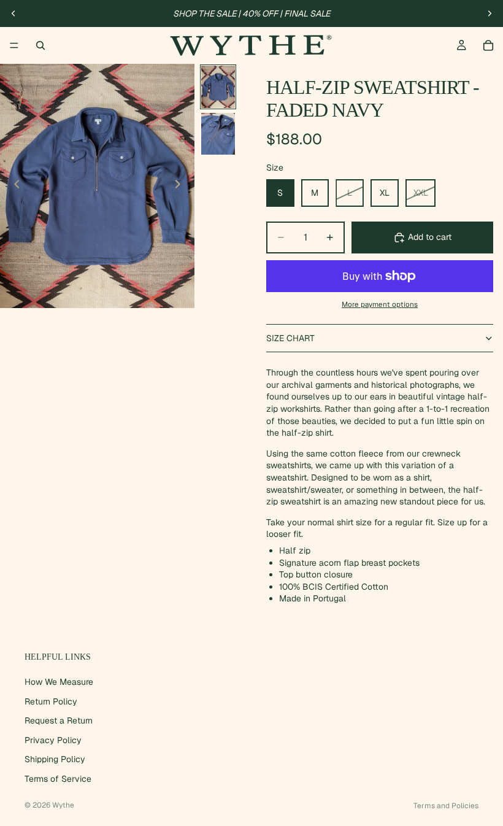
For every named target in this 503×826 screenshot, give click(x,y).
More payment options (380, 304)
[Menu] (14, 45)
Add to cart (429, 236)
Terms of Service (58, 778)
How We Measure (59, 681)
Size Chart (290, 338)
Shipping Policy (55, 759)
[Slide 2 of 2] (218, 134)
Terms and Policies (445, 806)
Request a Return (59, 720)
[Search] (40, 45)
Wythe (63, 805)
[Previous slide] (13, 13)
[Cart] (488, 45)
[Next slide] (489, 13)
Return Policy (51, 700)
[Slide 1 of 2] (218, 87)
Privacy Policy (53, 739)
